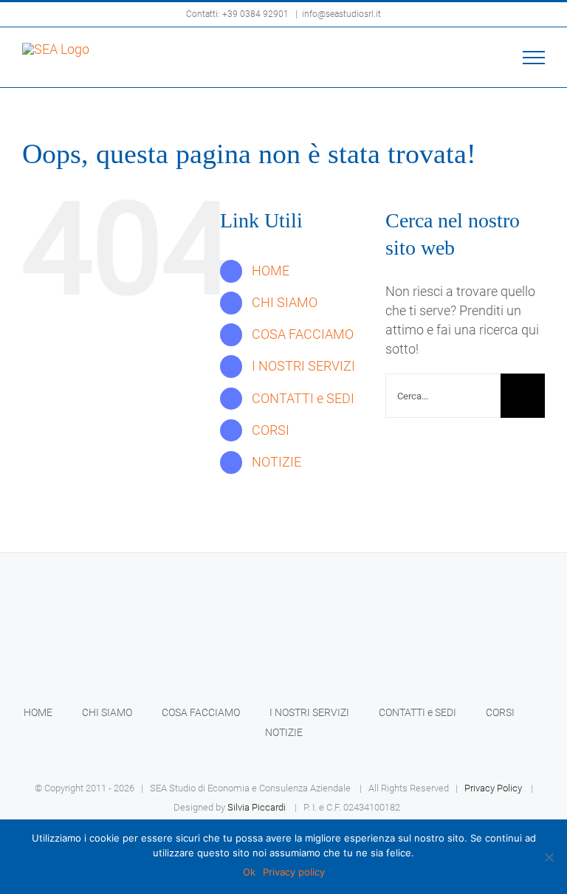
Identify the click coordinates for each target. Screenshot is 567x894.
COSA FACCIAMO (303, 334)
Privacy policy (294, 872)
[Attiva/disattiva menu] (534, 57)
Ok (249, 872)
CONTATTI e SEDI (303, 398)
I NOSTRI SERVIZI (303, 366)
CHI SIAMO (284, 302)
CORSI (270, 430)
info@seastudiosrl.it (341, 14)
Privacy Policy (493, 788)
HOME (270, 270)
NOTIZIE (276, 462)
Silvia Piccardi (256, 807)
